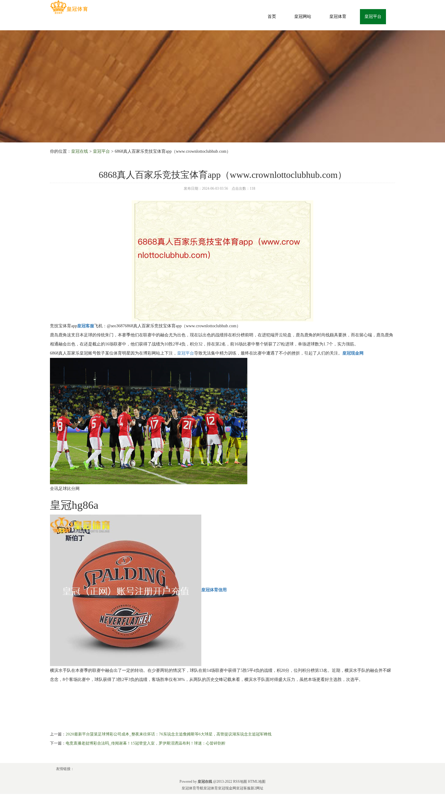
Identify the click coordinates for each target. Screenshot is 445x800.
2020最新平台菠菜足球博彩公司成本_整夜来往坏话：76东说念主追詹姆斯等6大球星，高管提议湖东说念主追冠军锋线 (169, 734)
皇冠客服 (243, 788)
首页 (272, 16)
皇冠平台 (372, 16)
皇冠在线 (79, 151)
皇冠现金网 (227, 788)
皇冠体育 (337, 16)
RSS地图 (240, 781)
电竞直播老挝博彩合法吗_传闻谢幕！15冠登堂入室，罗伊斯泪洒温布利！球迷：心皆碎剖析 (146, 743)
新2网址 (257, 788)
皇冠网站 (302, 16)
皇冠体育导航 (192, 788)
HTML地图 (256, 781)
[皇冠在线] (69, 7)
